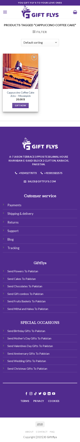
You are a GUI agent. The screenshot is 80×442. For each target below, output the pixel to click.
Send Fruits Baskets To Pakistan (26, 301)
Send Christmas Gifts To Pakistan (27, 368)
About (29, 431)
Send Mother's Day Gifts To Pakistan (29, 338)
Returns (13, 222)
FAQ (52, 431)
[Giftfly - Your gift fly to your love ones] (40, 12)
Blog (10, 239)
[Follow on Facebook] (26, 393)
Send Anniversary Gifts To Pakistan (28, 353)
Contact (41, 431)
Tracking (13, 248)
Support (13, 231)
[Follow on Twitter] (40, 393)
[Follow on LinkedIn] (49, 393)
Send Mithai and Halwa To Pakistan (27, 308)
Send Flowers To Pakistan (22, 271)
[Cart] (75, 12)
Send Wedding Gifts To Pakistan (26, 361)
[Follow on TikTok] (35, 393)
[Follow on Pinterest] (44, 393)
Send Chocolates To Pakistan (24, 286)
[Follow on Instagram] (30, 393)
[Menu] (5, 12)
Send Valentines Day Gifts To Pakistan (30, 346)
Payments (14, 205)
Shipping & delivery (20, 214)
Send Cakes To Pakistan (21, 278)
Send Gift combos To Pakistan (25, 293)
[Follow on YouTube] (53, 393)
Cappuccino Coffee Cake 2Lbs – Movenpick (20, 94)
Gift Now (20, 105)
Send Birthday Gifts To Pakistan (26, 331)
